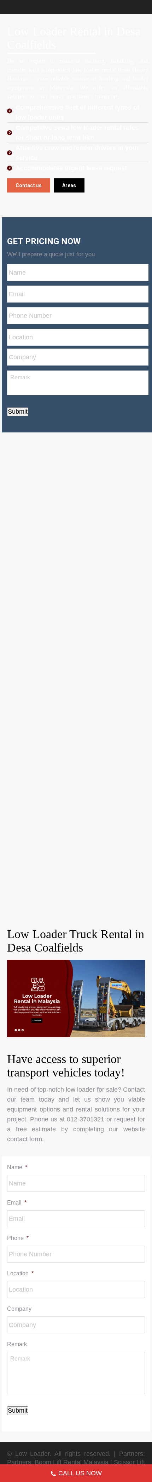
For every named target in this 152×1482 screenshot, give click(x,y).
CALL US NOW (80, 1473)
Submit (18, 411)
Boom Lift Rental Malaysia (72, 1462)
